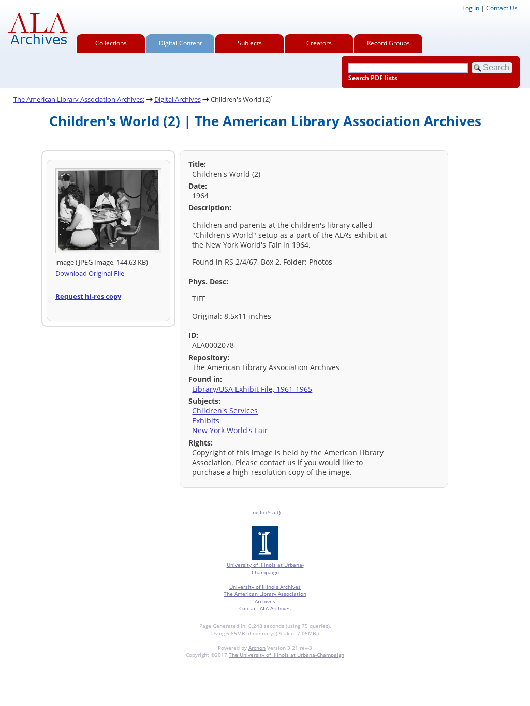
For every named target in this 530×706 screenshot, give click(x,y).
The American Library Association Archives (265, 597)
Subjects (250, 43)
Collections (111, 43)
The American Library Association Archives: (78, 99)
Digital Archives (177, 99)
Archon (257, 647)
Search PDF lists (373, 77)
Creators (319, 43)
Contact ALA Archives (265, 608)
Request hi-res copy (88, 296)
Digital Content (180, 43)
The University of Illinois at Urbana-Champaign (286, 654)
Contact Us (502, 8)
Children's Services (225, 411)
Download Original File (89, 273)
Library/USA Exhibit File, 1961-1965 (252, 389)
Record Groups (388, 43)
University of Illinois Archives (265, 586)
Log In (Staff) (265, 512)
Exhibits (205, 420)
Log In (470, 8)
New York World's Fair (230, 430)
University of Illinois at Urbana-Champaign (265, 568)
